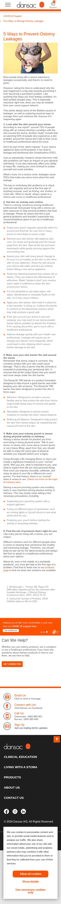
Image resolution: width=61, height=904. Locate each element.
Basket (53, 5)
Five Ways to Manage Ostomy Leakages (23, 21)
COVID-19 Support (12, 16)
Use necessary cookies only (31, 891)
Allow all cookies (30, 873)
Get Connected (12, 664)
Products (12, 777)
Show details (30, 881)
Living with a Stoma (20, 767)
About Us (12, 787)
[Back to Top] (57, 739)
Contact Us (14, 798)
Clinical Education (20, 757)
